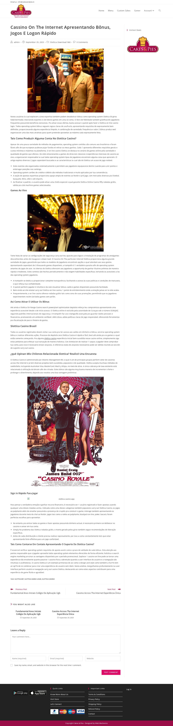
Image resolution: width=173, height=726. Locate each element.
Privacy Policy (94, 699)
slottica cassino (48, 579)
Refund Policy (94, 709)
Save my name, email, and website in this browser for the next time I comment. (47, 665)
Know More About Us (59, 694)
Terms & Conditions (96, 694)
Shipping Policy (94, 704)
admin (17, 42)
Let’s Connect (56, 704)
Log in (128, 689)
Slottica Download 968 (60, 42)
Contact (91, 714)
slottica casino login (33, 579)
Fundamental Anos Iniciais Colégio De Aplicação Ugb (28, 612)
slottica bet (19, 579)
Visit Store (54, 699)
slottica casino (50, 338)
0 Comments (82, 42)
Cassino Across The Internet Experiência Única (65, 612)
